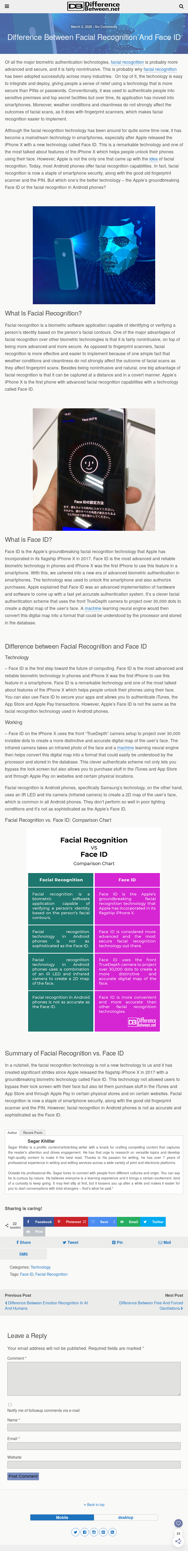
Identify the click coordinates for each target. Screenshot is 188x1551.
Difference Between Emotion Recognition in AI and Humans (46, 1305)
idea (153, 159)
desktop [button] (125, 1517)
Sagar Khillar (41, 1141)
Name (13, 1419)
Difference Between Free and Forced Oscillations (151, 1305)
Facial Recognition (51, 1274)
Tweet (73, 1242)
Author (12, 1133)
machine (93, 608)
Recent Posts (33, 1133)
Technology (41, 1267)
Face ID (26, 1274)
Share (25, 1242)
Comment (16, 1358)
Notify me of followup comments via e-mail (43, 1410)
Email (13, 1438)
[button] (75, 1532)
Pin (120, 1242)
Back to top (96, 1504)
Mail (167, 1242)
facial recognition (127, 62)
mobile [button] (62, 1517)
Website (14, 1457)
